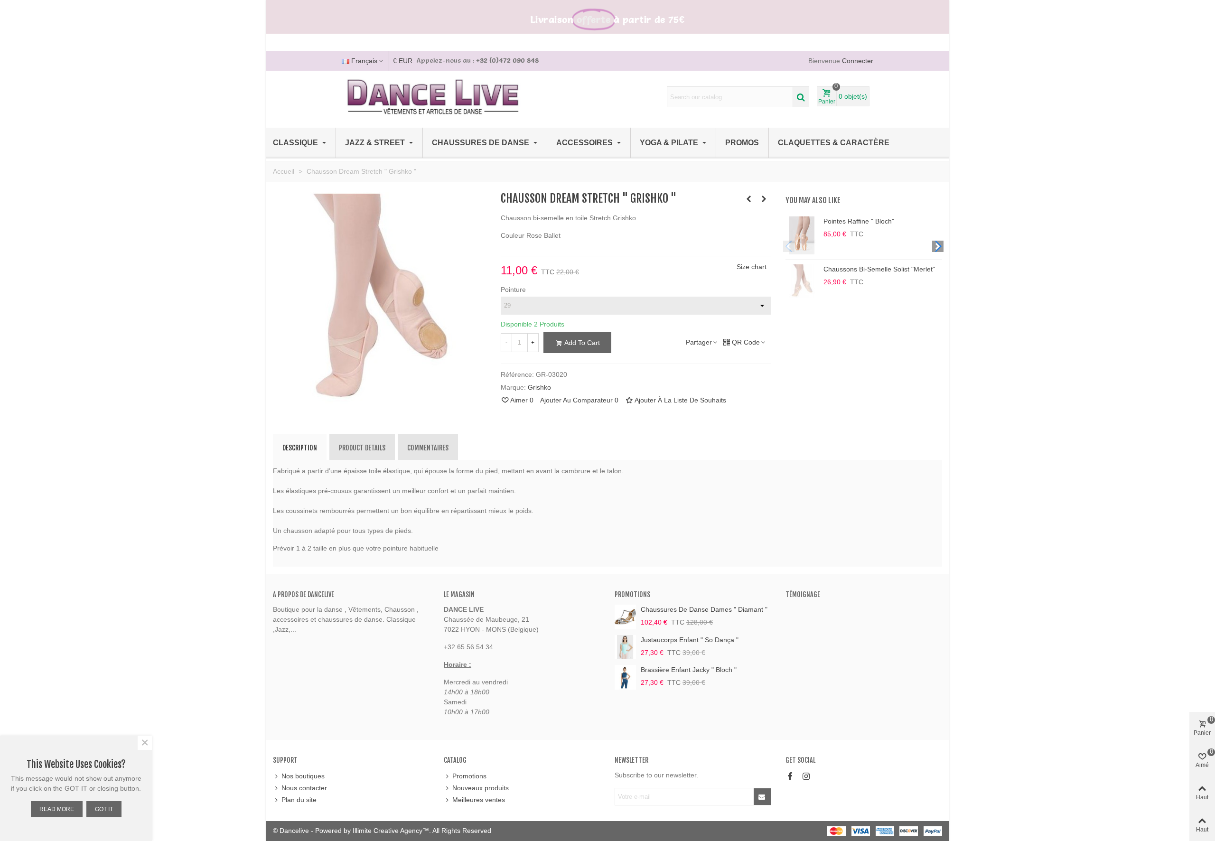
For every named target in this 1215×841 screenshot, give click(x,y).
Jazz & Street (376, 143)
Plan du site (299, 800)
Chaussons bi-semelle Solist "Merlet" (879, 269)
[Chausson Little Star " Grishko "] (749, 199)
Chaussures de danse (481, 143)
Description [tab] (299, 448)
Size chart (751, 267)
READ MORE (56, 809)
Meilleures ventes (478, 800)
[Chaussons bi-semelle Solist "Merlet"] (802, 281)
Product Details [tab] (362, 448)
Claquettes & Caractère (833, 143)
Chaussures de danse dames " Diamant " (704, 609)
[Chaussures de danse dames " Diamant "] (625, 617)
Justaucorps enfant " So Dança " (689, 640)
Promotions (632, 594)
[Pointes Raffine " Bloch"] (802, 235)
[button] (938, 246)
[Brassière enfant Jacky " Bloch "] (625, 677)
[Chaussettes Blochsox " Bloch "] (764, 199)
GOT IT (104, 809)
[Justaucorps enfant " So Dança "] (625, 647)
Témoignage (802, 594)
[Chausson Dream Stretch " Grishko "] (379, 400)
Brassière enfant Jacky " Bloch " (689, 669)
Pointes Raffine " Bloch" (858, 221)
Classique (296, 143)
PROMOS (742, 143)
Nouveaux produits (480, 788)
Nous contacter (304, 788)
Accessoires (585, 143)
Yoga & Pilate (670, 143)
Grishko (539, 387)
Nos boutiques (303, 776)
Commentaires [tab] (428, 448)
